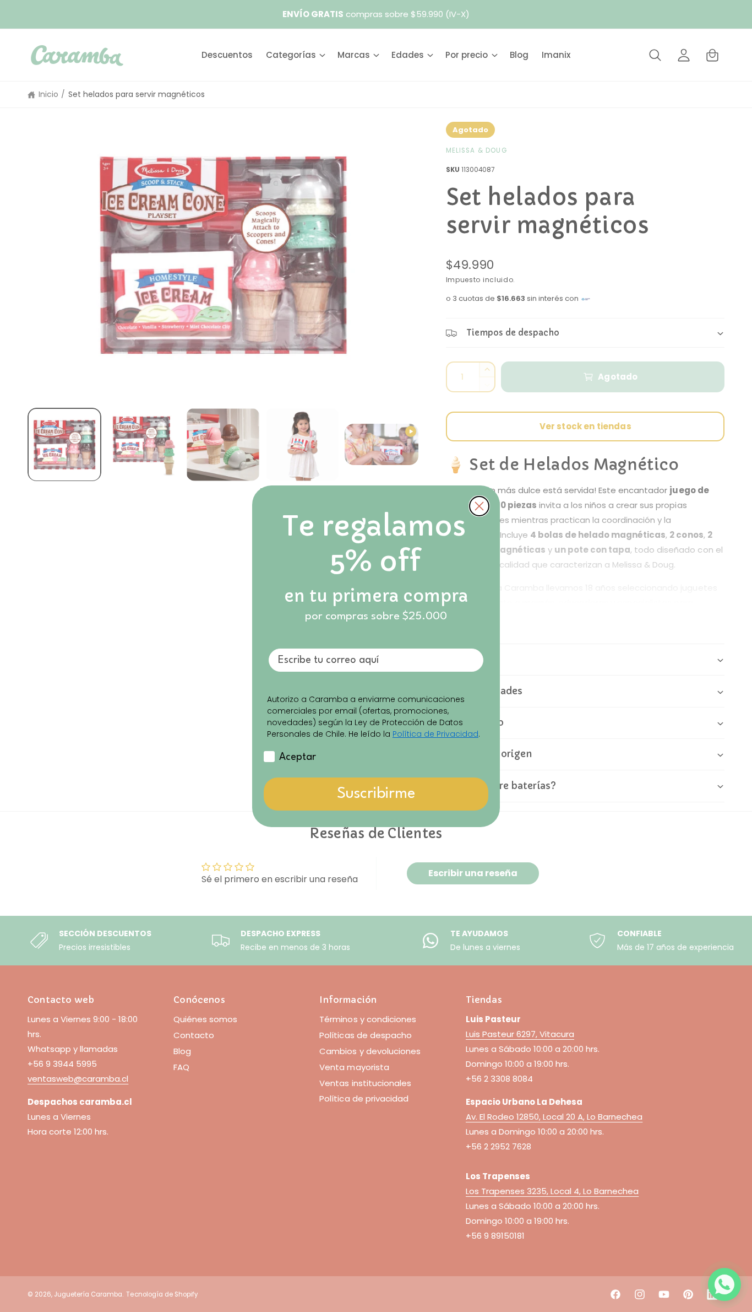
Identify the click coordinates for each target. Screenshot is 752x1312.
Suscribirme (376, 794)
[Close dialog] (479, 506)
